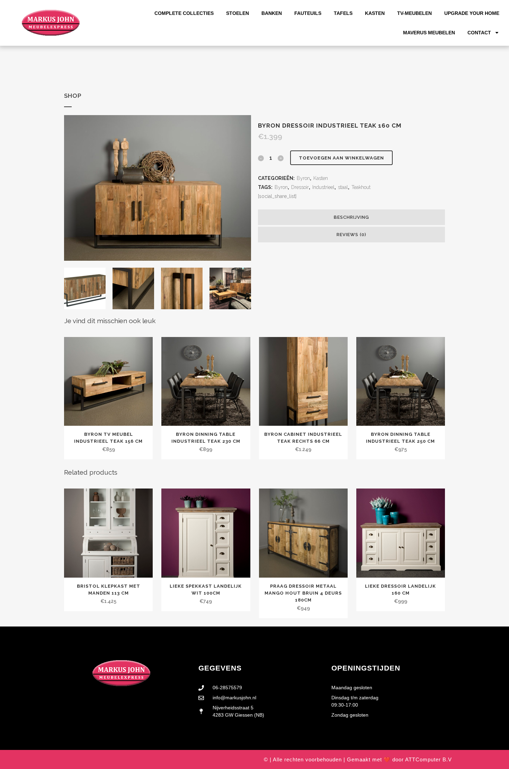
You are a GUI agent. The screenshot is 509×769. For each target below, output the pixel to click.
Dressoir (300, 187)
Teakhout (360, 187)
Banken (271, 13)
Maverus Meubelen (429, 32)
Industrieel (323, 187)
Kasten (375, 13)
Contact (479, 32)
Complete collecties (184, 13)
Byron (303, 178)
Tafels (343, 13)
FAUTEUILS (307, 13)
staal (343, 187)
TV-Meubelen (414, 13)
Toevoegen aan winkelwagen (341, 158)
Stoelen (237, 13)
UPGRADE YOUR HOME (471, 13)
